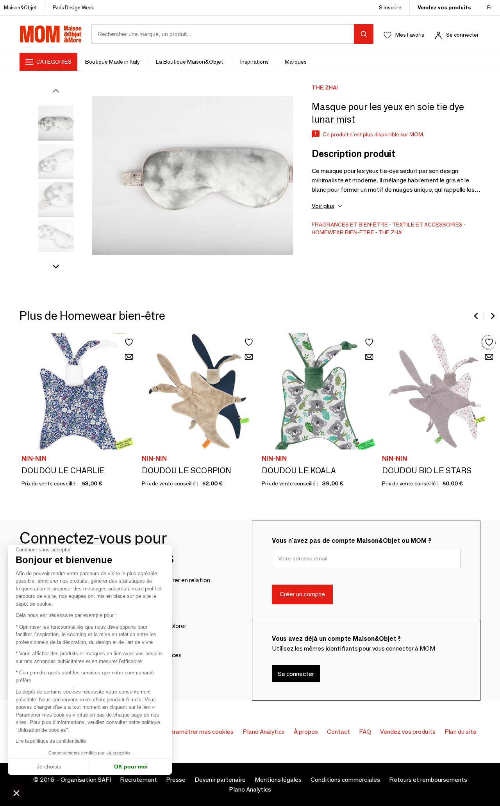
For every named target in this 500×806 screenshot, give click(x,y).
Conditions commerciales (345, 779)
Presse (176, 779)
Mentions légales (278, 779)
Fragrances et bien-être (350, 224)
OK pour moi (131, 766)
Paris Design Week (73, 7)
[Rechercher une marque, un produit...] (363, 34)
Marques (296, 61)
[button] (16, 792)
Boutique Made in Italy (112, 61)
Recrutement (138, 779)
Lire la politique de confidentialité (51, 741)
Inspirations (254, 61)
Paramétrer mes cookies (200, 731)
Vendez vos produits (444, 7)
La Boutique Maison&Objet (190, 61)
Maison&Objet (20, 7)
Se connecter (462, 34)
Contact (338, 731)
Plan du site (461, 731)
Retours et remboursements (428, 779)
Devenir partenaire (220, 779)
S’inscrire (390, 7)
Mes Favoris (409, 34)
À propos (306, 731)
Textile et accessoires (427, 224)
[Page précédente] (476, 316)
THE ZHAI (391, 232)
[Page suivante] (492, 316)
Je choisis (49, 766)
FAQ (365, 731)
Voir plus (323, 206)
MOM (51, 34)
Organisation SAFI (86, 779)
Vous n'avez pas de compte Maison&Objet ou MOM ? (351, 540)
